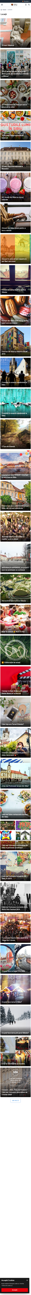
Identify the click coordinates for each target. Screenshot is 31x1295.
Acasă (4, 9)
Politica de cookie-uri (7, 1285)
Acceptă (14, 1290)
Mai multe (15, 1100)
